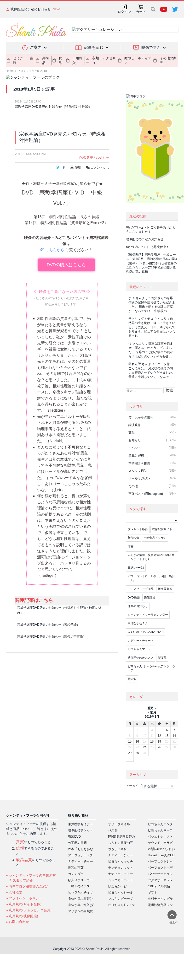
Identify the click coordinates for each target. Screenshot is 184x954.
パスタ (112, 830)
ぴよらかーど (117, 886)
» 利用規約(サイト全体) (23, 904)
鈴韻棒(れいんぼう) (161, 849)
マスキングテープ (120, 898)
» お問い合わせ (17, 922)
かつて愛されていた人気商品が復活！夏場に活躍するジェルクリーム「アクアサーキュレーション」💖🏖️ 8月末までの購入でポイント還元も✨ (61, 9)
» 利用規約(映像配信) (22, 916)
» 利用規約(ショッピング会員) (29, 910)
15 (130, 741)
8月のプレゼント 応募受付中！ (147, 247)
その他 (133, 486)
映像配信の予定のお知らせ (144, 239)
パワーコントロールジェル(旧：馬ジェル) (151, 578)
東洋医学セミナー (139, 623)
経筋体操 (149, 597)
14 (174, 736)
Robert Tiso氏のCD (161, 855)
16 (137, 741)
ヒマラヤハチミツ (80, 892)
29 (130, 753)
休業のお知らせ (138, 606)
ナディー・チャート (141, 640)
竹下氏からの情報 (140, 417)
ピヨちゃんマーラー (141, 649)
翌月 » (152, 708)
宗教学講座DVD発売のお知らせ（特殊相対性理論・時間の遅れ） (59, 610)
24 (144, 747)
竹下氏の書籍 (77, 843)
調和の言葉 (76, 867)
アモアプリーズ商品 (141, 589)
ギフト (152, 892)
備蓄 (130, 546)
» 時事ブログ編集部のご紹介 (27, 886)
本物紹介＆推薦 (139, 463)
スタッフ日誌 (137, 471)
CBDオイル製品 (159, 886)
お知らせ (102, 158)
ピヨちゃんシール (120, 892)
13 (166, 736)
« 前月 (152, 712)
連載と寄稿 (136, 455)
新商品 (162, 657)
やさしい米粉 (117, 849)
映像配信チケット (80, 830)
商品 (131, 432)
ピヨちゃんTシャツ (121, 905)
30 (137, 753)
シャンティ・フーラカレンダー (148, 614)
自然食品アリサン (155, 537)
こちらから (54, 250)
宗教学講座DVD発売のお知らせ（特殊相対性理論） (53, 106)
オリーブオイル (119, 824)
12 (159, 736)
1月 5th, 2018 (38, 71)
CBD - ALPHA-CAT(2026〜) (146, 632)
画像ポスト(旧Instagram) (145, 494)
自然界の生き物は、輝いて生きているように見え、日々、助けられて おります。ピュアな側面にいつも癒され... (151, 327)
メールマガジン (139, 478)
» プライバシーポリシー (24, 898)
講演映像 (134, 425)
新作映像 (133, 537)
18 (152, 741)
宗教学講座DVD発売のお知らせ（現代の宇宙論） (51, 636)
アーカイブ (134, 785)
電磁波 (132, 679)
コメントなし (99, 167)
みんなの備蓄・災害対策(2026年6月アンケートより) (151, 557)
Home (10, 71)
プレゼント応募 (138, 529)
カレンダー (76, 874)
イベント (134, 448)
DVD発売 (86, 158)
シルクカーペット (120, 880)
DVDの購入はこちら (66, 264)
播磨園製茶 (165, 589)
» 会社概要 (14, 892)
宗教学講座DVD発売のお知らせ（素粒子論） (48, 624)
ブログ (21, 71)
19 (159, 741)
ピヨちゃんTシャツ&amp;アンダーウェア (151, 668)
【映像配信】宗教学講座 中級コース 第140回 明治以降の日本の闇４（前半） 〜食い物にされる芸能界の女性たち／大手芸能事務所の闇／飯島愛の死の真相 (152, 263)
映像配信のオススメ (141, 657)
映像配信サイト (162, 529)
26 (159, 747)
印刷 (78, 167)
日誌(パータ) (136, 567)
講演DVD (74, 836)
